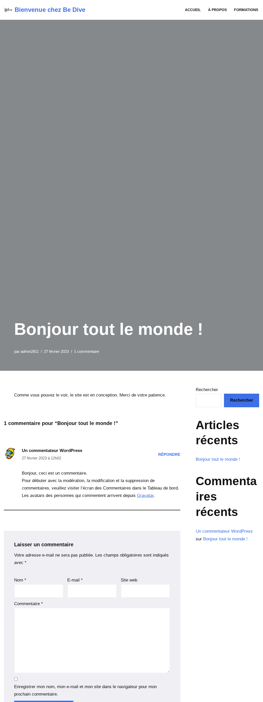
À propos (217, 10)
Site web (129, 580)
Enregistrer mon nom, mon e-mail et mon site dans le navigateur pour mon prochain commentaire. (85, 690)
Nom (20, 580)
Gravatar (145, 495)
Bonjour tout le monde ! (218, 459)
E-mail (75, 580)
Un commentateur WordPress (52, 450)
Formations (246, 10)
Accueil (193, 10)
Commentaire (28, 603)
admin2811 (30, 351)
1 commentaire (86, 351)
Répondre (169, 454)
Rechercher (207, 389)
